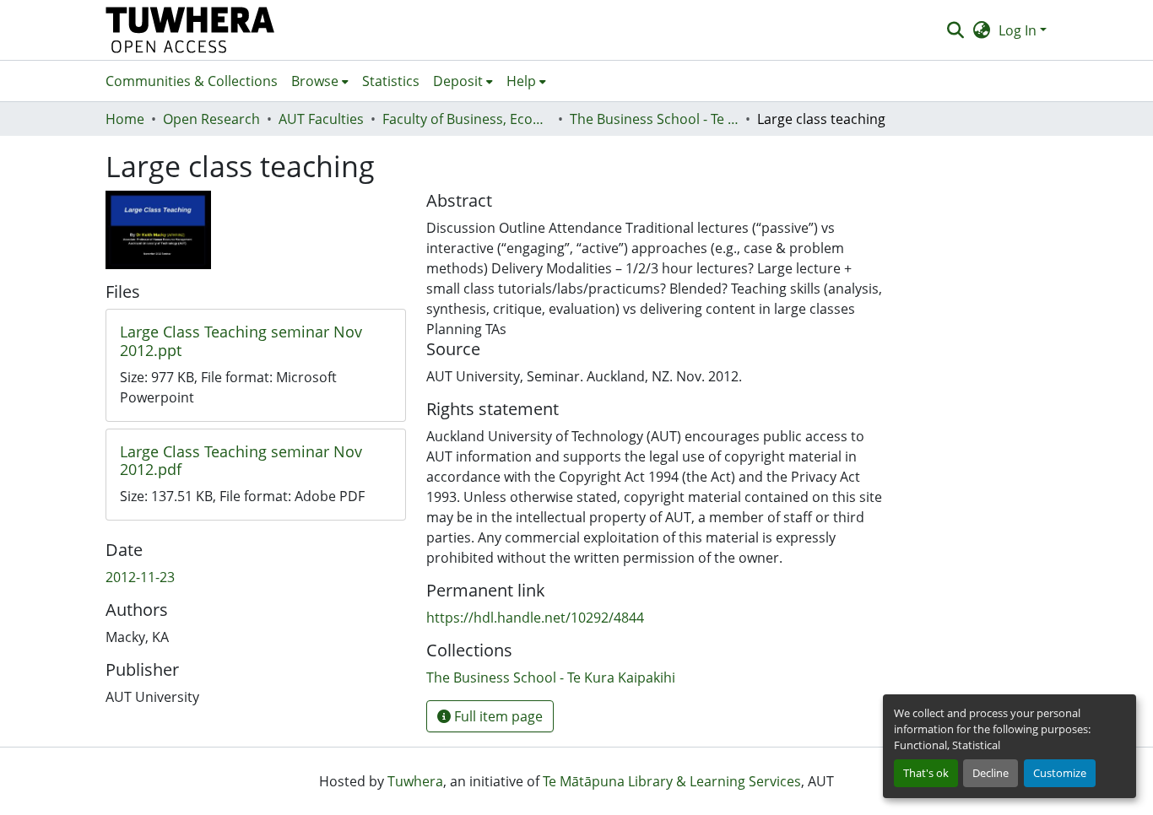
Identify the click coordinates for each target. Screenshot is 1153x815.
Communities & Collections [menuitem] (192, 81)
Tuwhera (415, 781)
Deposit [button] (458, 81)
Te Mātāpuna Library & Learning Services (672, 781)
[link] (256, 341)
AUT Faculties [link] (321, 119)
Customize (1059, 772)
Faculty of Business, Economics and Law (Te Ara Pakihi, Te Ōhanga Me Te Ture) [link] (466, 119)
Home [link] (125, 119)
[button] (190, 30)
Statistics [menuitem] (391, 81)
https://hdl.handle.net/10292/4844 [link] (535, 617)
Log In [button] (1019, 30)
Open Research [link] (211, 119)
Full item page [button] (497, 716)
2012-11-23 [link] (140, 577)
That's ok (926, 772)
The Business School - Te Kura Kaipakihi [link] (654, 119)
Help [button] (521, 81)
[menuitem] (320, 81)
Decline (990, 772)
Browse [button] (314, 81)
